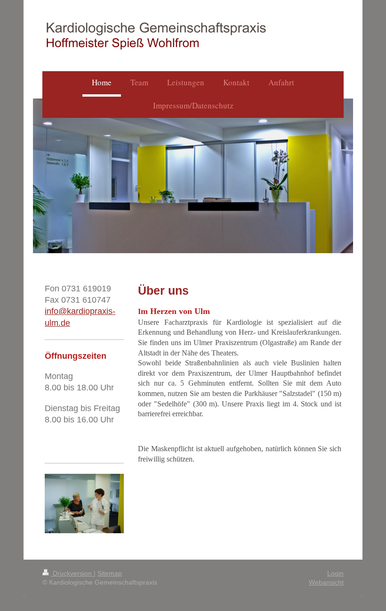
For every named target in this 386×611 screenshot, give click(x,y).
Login (335, 573)
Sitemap (109, 573)
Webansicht (326, 582)
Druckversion (72, 573)
